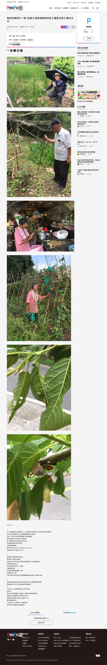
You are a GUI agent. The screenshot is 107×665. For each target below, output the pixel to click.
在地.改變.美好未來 (75, 643)
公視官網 (90, 2)
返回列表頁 (41, 623)
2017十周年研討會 (74, 640)
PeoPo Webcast (43, 640)
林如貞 (89, 26)
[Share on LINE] (18, 50)
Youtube (13, 639)
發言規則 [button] (73, 612)
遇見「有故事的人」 (75, 646)
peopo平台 (83, 146)
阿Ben (82, 164)
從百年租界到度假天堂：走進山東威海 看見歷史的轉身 (88, 161)
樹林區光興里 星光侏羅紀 (86, 152)
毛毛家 (82, 116)
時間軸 (24, 643)
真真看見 (82, 154)
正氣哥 (82, 174)
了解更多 (88, 38)
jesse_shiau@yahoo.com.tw (23, 548)
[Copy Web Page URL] (21, 50)
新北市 (18, 36)
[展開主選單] (97, 8)
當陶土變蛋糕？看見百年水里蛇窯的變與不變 (88, 113)
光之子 (82, 126)
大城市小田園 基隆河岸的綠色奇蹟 (88, 171)
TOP (98, 655)
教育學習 (23, 40)
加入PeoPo (76, 2)
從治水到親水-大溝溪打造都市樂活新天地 (88, 123)
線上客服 (97, 2)
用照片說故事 (58, 646)
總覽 (50, 8)
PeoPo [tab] (35, 613)
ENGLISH (83, 2)
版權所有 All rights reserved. (16, 44)
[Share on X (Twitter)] (14, 50)
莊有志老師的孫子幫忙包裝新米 (88, 53)
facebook (8, 639)
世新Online (83, 136)
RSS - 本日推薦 (90, 640)
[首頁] (15, 8)
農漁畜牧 (30, 40)
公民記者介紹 (42, 646)
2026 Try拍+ (57, 638)
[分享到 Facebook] (11, 50)
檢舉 (73, 27)
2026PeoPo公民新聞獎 (85, 101)
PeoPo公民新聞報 (43, 638)
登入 (70, 2)
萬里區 (23, 36)
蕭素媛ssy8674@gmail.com (15, 550)
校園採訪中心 (74, 8)
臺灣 (14, 36)
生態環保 (15, 40)
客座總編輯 (41, 649)
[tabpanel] (41, 618)
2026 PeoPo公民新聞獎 (61, 640)
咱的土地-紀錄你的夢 (60, 643)
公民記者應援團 (43, 643)
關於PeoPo (25, 638)
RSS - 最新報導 (90, 638)
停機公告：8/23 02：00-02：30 (88, 143)
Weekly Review (27, 646)
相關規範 (25, 640)
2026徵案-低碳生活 (75, 638)
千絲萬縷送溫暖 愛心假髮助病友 (88, 133)
